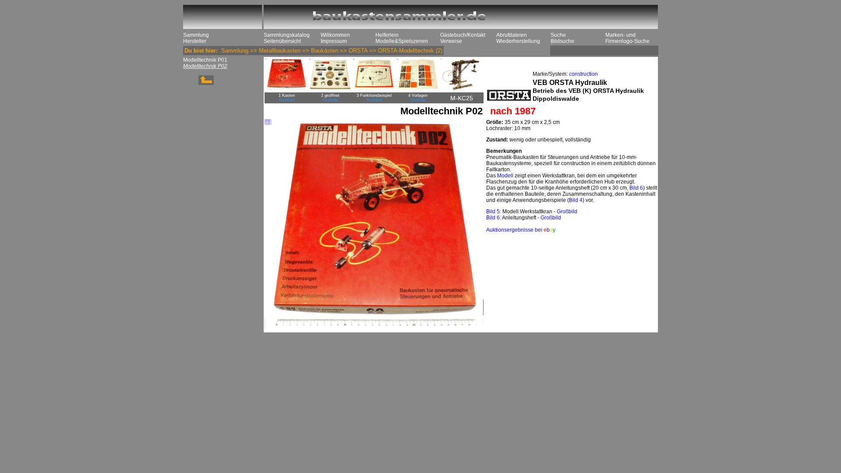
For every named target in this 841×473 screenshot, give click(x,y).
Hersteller (194, 41)
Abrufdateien (511, 35)
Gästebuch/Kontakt (462, 35)
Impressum (334, 41)
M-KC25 (461, 98)
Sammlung (196, 35)
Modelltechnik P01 (205, 60)
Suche (558, 35)
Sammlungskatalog (287, 35)
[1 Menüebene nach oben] (198, 83)
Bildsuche (562, 41)
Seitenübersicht (282, 41)
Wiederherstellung (518, 41)
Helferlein (387, 35)
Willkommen (335, 35)
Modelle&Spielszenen (401, 41)
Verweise (451, 41)
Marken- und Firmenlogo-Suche (627, 38)
